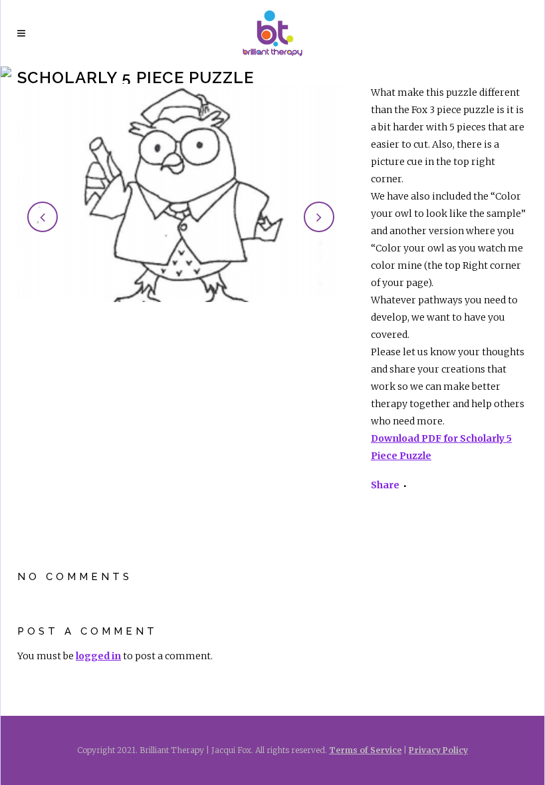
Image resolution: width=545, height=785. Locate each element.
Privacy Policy (438, 750)
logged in (98, 656)
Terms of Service (365, 750)
